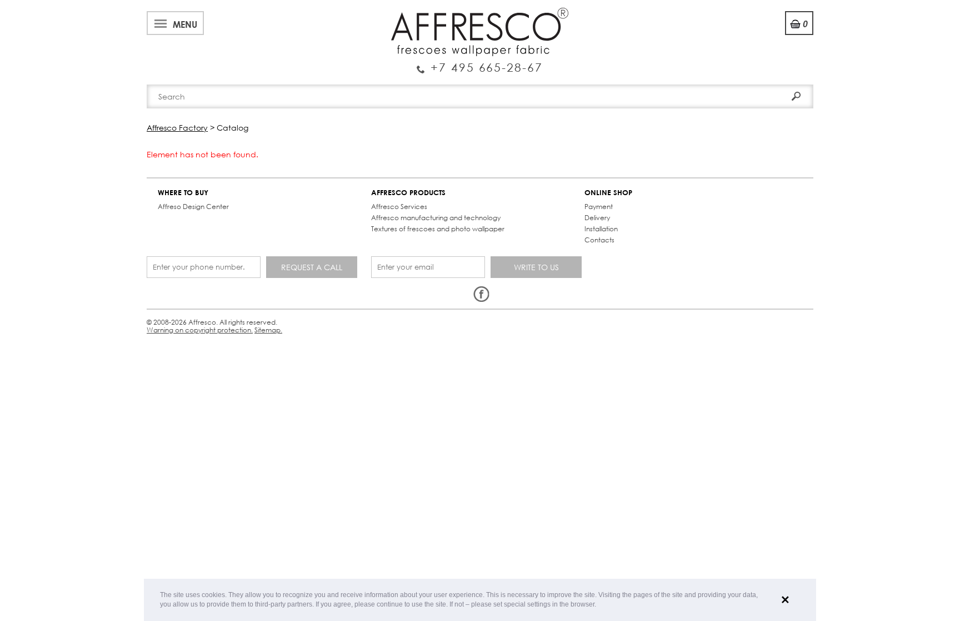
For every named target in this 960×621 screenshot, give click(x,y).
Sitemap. (268, 330)
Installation (601, 229)
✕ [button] (785, 600)
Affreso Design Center (193, 206)
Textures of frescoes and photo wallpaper (437, 229)
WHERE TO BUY (183, 192)
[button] (599, 605)
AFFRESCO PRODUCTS (408, 192)
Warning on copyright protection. (200, 330)
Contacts (599, 240)
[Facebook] (481, 294)
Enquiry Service (479, 62)
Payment (598, 206)
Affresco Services (399, 206)
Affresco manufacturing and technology (436, 217)
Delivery (597, 217)
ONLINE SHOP (608, 192)
